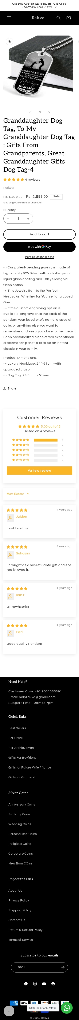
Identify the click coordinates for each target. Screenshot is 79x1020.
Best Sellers (17, 728)
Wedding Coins (19, 824)
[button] (9, 18)
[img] (17, 510)
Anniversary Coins (21, 804)
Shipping (8, 203)
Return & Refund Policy (25, 930)
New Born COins (20, 863)
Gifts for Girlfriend (21, 777)
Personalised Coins (22, 834)
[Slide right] (49, 112)
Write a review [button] (39, 470)
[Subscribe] (63, 967)
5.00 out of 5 (50, 426)
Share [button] (12, 388)
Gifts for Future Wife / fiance (29, 767)
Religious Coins (19, 843)
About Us (15, 890)
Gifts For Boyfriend (22, 757)
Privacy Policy (18, 900)
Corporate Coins (20, 853)
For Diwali (15, 738)
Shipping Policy (19, 910)
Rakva (45, 1018)
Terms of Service (20, 939)
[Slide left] (30, 112)
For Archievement (21, 747)
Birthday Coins (19, 814)
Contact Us (16, 920)
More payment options (39, 257)
